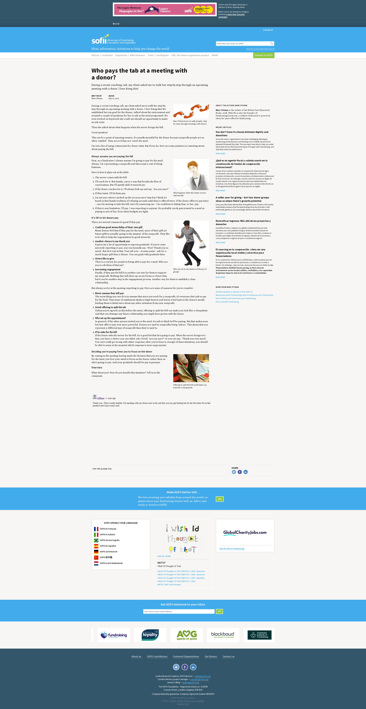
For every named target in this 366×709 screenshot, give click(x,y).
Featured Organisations (186, 656)
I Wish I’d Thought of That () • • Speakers (181, 578)
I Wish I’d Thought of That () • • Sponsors (181, 571)
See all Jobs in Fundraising (231, 548)
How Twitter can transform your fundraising (236, 298)
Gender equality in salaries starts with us (234, 291)
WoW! (215, 55)
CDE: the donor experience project (190, 55)
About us (137, 656)
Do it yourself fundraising (227, 301)
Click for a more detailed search (260, 49)
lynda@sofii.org (202, 676)
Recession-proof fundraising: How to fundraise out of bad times (244, 295)
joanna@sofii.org (191, 682)
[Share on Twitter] (233, 472)
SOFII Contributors (157, 656)
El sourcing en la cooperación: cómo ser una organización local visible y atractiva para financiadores (240, 253)
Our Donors (211, 656)
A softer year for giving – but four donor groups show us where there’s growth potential (242, 199)
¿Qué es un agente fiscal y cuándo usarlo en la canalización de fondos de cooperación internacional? (241, 164)
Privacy (180, 701)
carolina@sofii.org (199, 679)
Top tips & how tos (102, 469)
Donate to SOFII (264, 55)
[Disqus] (152, 429)
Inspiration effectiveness (130, 55)
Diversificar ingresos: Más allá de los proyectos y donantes (243, 222)
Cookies (172, 701)
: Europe (168, 584)
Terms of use (189, 701)
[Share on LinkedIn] (245, 472)
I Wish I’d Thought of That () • (176, 581)
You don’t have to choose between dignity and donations (242, 133)
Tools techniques (158, 55)
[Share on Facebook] (239, 472)
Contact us (229, 656)
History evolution (102, 55)
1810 (187, 704)
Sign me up (268, 30)
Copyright (200, 701)
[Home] (152, 39)
